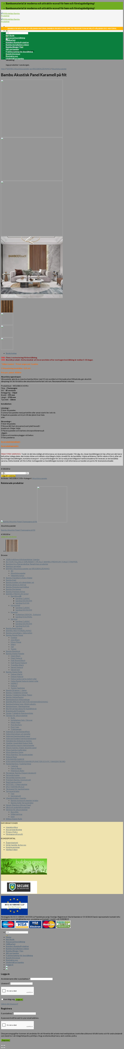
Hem (3, 69)
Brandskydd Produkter (15, 711)
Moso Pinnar (16, 642)
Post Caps (15, 727)
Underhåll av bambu (15, 58)
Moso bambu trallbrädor (16, 750)
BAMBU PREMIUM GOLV (17, 594)
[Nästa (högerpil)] (4, 1047)
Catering (14, 766)
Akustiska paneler (59, 69)
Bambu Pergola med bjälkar (17, 587)
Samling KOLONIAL (24, 617)
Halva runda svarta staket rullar (24, 679)
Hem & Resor (16, 768)
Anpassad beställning (15, 38)
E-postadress (7, 1013)
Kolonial (14, 612)
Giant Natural (16, 658)
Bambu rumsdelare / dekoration (19, 633)
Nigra (13, 644)
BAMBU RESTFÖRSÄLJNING (18, 630)
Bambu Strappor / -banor (16, 690)
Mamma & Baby (17, 770)
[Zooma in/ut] (4, 1045)
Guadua (14, 637)
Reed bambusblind (13, 782)
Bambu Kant (11, 580)
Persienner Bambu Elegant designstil (21, 773)
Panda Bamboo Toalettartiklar (18, 764)
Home (8, 33)
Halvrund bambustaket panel (18, 736)
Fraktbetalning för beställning (19, 51)
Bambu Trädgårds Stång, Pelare (19, 695)
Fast (12, 793)
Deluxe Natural (17, 676)
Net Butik (10, 35)
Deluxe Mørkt (16, 674)
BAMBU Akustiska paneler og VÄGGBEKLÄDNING (28, 69)
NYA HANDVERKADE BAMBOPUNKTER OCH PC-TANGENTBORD (35, 761)
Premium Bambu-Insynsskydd (18, 780)
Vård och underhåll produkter (18, 807)
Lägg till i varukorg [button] (8, 536)
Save (13, 816)
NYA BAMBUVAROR (15, 759)
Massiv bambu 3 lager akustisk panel (21, 747)
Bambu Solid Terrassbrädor (22, 803)
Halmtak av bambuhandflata (18, 731)
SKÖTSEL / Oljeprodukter (16, 784)
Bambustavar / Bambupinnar (18, 706)
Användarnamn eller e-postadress (15, 979)
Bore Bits (15, 812)
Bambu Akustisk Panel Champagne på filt (18, 530)
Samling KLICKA (22, 603)
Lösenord (5, 983)
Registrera (5, 1040)
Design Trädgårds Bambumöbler (19, 713)
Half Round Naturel (19, 663)
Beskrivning (11, 353)
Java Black (15, 640)
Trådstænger (16, 729)
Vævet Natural (17, 667)
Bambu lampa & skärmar (16, 584)
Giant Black (15, 656)
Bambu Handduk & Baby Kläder (19, 578)
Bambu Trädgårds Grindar (17, 692)
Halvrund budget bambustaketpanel (21, 738)
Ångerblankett (12, 842)
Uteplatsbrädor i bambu (16, 798)
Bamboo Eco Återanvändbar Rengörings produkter (27, 564)
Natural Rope (11, 757)
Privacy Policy (12, 832)
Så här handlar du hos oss (16, 845)
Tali (12, 646)
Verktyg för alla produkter (17, 809)
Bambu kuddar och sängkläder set (20, 582)
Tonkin (13, 649)
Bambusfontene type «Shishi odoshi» (21, 704)
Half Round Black (18, 660)
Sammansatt (16, 796)
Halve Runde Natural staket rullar (24, 681)
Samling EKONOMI (24, 601)
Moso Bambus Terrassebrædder (19, 754)
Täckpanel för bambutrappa (17, 789)
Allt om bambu (12, 49)
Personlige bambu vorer (16, 777)
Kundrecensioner (13, 847)
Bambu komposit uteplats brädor (24, 800)
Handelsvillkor (12, 827)
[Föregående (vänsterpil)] (2, 1047)
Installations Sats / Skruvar (22, 720)
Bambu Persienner (13, 589)
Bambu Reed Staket (14, 628)
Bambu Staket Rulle (14, 672)
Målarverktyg (16, 814)
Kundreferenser (13, 54)
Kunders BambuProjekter (17, 42)
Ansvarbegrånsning (14, 829)
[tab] (64, 353)
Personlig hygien (12, 775)
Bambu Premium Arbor (15, 591)
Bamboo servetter (13, 566)
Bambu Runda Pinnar (14, 635)
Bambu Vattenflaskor (15, 697)
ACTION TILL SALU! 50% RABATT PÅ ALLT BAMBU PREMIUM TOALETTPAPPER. (42, 562)
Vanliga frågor (12, 849)
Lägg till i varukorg (8, 476)
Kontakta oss (12, 56)
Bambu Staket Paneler (15, 653)
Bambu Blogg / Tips (14, 47)
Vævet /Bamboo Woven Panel (18, 805)
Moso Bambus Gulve (14, 752)
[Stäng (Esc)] (2, 1045)
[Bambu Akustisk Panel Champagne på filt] (12, 551)
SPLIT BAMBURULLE (15, 786)
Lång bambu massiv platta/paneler (20, 745)
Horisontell (15, 605)
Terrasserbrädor (12, 791)
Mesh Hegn (15, 722)
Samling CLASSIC (23, 598)
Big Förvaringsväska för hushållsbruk (21, 708)
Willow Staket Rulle (14, 819)
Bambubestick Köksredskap (18, 699)
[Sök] (7, 935)
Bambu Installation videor (17, 44)
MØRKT (14, 683)
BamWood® (16, 596)
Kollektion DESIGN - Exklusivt (28, 614)
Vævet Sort (15, 669)
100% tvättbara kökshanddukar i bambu (22, 559)
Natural (14, 685)
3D (12, 571)
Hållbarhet (11, 40)
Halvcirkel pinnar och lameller (18, 734)
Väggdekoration (17, 575)
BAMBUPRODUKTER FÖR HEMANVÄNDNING (27, 702)
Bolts (13, 718)
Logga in (19, 999)
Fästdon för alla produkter (17, 715)
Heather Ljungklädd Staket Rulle (19, 743)
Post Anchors (16, 724)
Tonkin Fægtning (18, 688)
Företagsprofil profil (14, 834)
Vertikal (14, 619)
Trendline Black (17, 665)
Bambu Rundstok (13, 651)
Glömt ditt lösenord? (9, 1004)
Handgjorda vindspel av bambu (19, 741)
